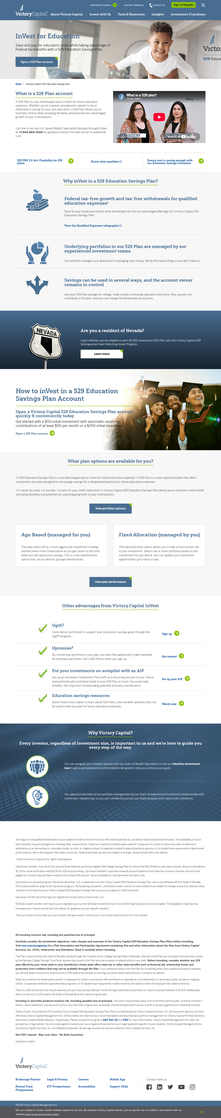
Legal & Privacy (57, 1079)
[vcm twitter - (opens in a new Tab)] (170, 1088)
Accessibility (86, 1086)
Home (18, 84)
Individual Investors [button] (100, 5)
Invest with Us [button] (100, 14)
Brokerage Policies (28, 1079)
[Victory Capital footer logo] (31, 1062)
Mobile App (117, 1079)
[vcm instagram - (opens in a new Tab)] (192, 1088)
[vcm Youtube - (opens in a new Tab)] (181, 1088)
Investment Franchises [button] (188, 14)
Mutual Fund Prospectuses (24, 1088)
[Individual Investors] (32, 10)
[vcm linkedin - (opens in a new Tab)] (159, 1088)
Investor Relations (134, 5)
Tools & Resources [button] (131, 14)
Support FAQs (119, 1086)
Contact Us (159, 5)
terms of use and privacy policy (42, 1114)
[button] (203, 4)
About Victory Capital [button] (67, 14)
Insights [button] (158, 14)
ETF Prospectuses (58, 1086)
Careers (83, 1079)
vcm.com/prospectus (34, 945)
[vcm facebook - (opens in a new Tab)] (149, 1088)
